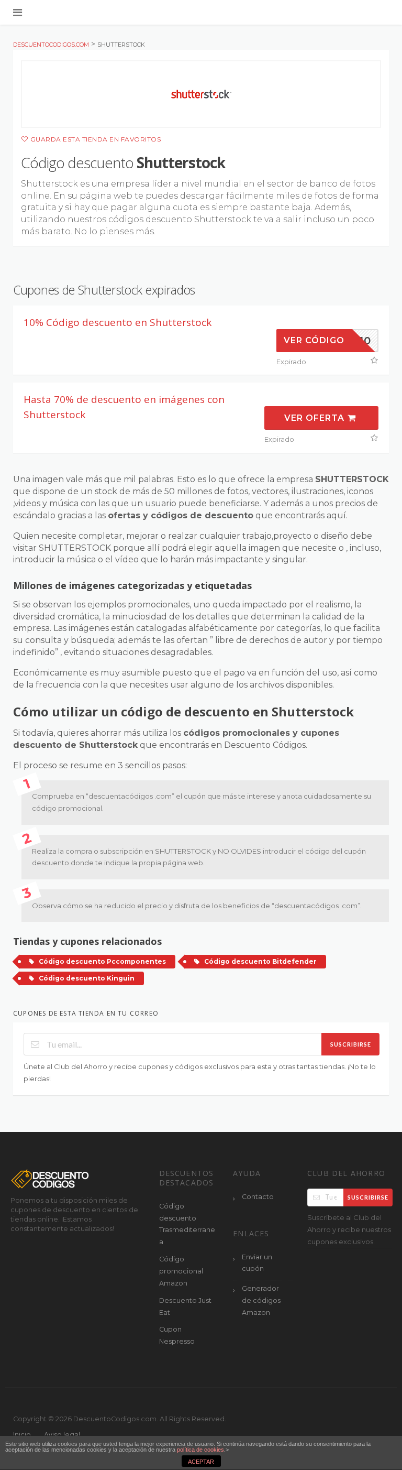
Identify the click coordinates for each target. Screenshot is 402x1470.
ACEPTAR (201, 1461)
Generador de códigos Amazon (261, 1300)
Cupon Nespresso (177, 1335)
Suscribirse (350, 1044)
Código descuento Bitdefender (260, 961)
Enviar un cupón (257, 1263)
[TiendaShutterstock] (201, 94)
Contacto (258, 1197)
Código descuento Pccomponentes (102, 961)
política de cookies (200, 1449)
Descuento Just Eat (185, 1306)
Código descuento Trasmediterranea (187, 1224)
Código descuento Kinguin (87, 978)
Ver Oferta (315, 418)
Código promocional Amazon (181, 1271)
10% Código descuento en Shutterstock (117, 322)
